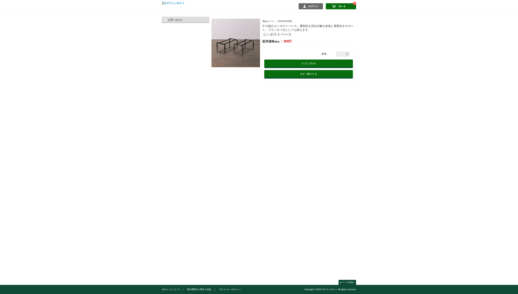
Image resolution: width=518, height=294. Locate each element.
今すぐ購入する (308, 73)
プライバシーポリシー (230, 289)
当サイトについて (171, 289)
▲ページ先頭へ (347, 282)
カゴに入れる (308, 63)
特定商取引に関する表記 (199, 289)
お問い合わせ (175, 19)
